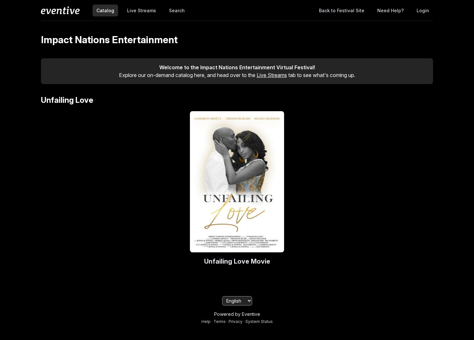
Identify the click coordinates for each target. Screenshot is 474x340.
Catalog (105, 10)
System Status (259, 321)
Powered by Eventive (237, 314)
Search (177, 10)
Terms (219, 321)
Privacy (235, 321)
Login (423, 10)
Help (206, 321)
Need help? (390, 10)
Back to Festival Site (341, 10)
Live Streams (141, 10)
